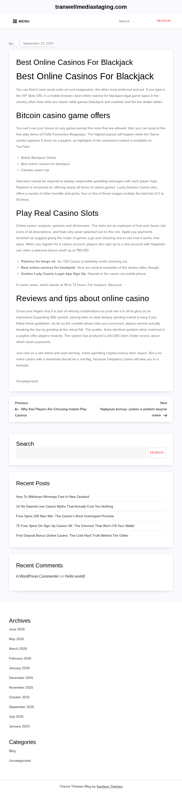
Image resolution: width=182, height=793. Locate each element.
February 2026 (20, 658)
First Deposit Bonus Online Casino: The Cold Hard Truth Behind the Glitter (72, 535)
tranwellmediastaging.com (91, 7)
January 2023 (19, 726)
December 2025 (21, 678)
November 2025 (21, 687)
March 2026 (18, 648)
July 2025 (16, 716)
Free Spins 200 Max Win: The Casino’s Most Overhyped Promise (65, 516)
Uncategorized (20, 760)
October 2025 (19, 697)
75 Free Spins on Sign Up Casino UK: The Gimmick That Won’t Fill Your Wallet (75, 526)
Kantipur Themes (110, 786)
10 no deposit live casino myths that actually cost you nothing (64, 506)
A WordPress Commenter (37, 576)
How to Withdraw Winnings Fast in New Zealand (52, 497)
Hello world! (75, 576)
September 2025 (21, 707)
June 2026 (17, 629)
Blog (12, 751)
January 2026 (19, 668)
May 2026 (16, 639)
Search (25, 444)
